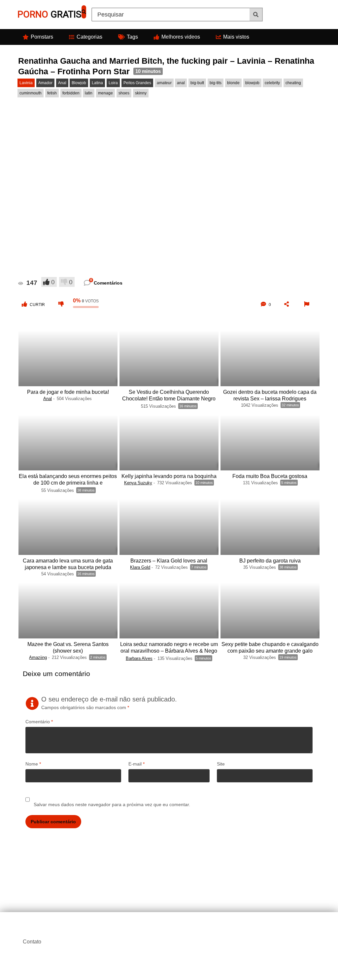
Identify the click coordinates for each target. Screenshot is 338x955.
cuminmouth (30, 93)
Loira (113, 83)
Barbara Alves (139, 658)
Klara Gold (140, 567)
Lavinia (26, 83)
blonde (233, 83)
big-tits (215, 83)
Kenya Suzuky (138, 482)
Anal (62, 83)
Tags (132, 37)
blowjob (252, 83)
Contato (32, 941)
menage (105, 93)
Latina (97, 83)
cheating (293, 83)
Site (221, 764)
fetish (52, 93)
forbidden (71, 93)
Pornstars (42, 37)
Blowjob (79, 83)
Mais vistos (236, 37)
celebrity (272, 83)
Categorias (89, 37)
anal (181, 83)
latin (88, 93)
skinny (141, 93)
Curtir (37, 304)
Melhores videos (180, 37)
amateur (164, 83)
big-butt (197, 83)
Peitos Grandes (137, 83)
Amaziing (38, 657)
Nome (33, 764)
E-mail (136, 764)
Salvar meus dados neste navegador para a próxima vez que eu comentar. (112, 804)
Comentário (39, 721)
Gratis (49, 14)
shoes (123, 93)
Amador (45, 83)
